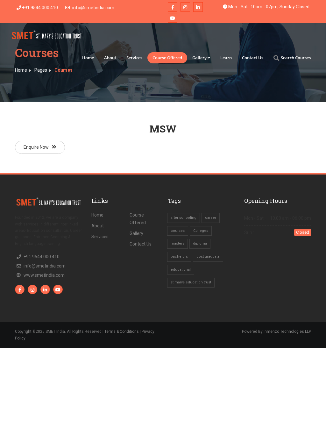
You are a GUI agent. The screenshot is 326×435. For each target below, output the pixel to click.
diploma (200, 243)
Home (88, 58)
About (110, 58)
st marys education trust (191, 282)
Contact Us (252, 58)
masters (177, 243)
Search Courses (296, 58)
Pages (40, 70)
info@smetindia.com (92, 7)
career (210, 218)
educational (181, 269)
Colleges (200, 231)
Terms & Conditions (121, 331)
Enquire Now (36, 147)
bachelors (179, 256)
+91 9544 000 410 (39, 7)
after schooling (183, 218)
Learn (226, 58)
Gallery (199, 58)
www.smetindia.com (44, 275)
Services (134, 58)
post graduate (208, 256)
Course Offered (167, 58)
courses (178, 231)
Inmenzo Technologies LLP (287, 331)
